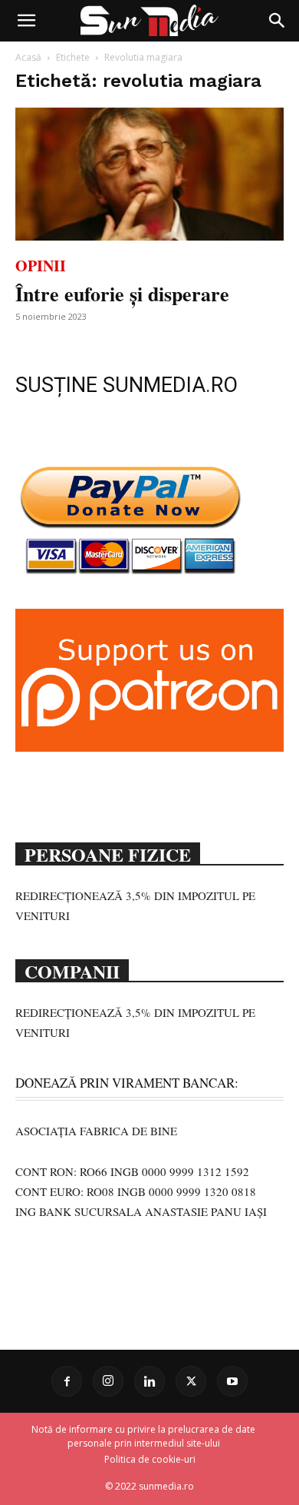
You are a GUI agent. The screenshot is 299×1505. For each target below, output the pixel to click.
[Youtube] (232, 1381)
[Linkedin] (149, 1381)
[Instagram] (108, 1381)
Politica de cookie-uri (150, 1459)
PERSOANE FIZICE (108, 853)
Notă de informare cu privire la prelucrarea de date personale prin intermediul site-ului (143, 1436)
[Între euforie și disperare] (149, 174)
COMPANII (72, 970)
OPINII (40, 265)
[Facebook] (66, 1381)
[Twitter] (191, 1381)
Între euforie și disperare (122, 293)
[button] (26, 21)
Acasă (28, 57)
